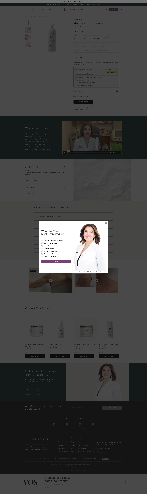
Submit (56, 261)
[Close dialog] (106, 223)
